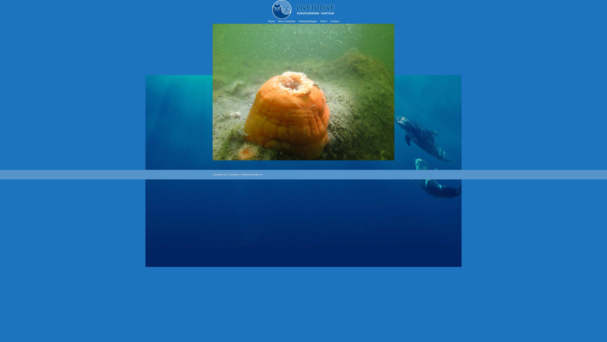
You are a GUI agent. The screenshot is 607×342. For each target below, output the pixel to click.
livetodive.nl (256, 174)
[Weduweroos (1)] (303, 92)
